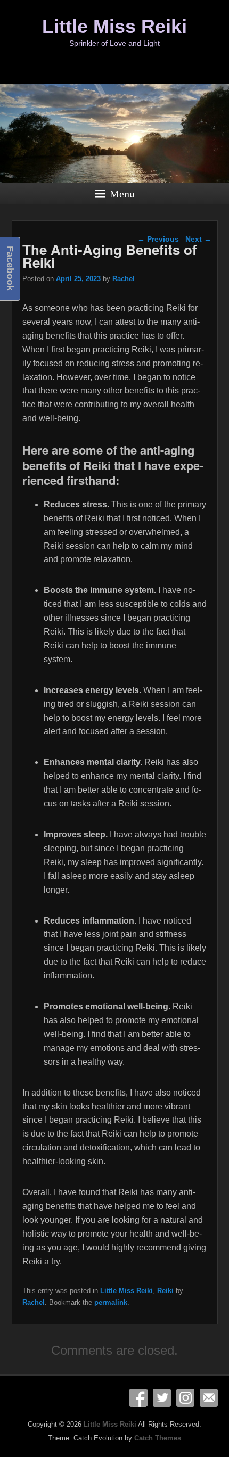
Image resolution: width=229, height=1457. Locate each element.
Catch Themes (157, 1438)
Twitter (162, 1398)
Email (209, 1398)
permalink (110, 1302)
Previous (158, 239)
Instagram (185, 1398)
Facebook (138, 1398)
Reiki (165, 1291)
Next (198, 239)
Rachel (123, 279)
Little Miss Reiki (114, 26)
